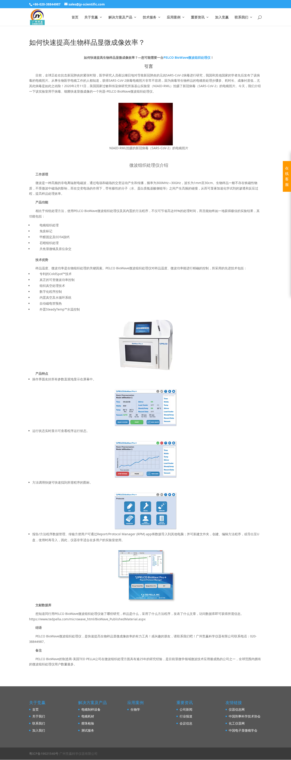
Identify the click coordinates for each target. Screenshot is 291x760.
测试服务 (87, 730)
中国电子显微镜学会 (243, 730)
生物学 (135, 709)
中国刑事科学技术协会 (245, 716)
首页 (75, 17)
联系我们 (241, 17)
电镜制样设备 (90, 709)
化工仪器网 (237, 723)
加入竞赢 (222, 17)
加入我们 (38, 730)
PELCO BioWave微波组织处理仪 (187, 57)
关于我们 (38, 716)
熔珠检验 (87, 723)
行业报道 (186, 716)
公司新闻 (186, 709)
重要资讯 (198, 17)
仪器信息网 (237, 709)
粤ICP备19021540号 (43, 753)
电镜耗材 (87, 716)
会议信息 (186, 723)
